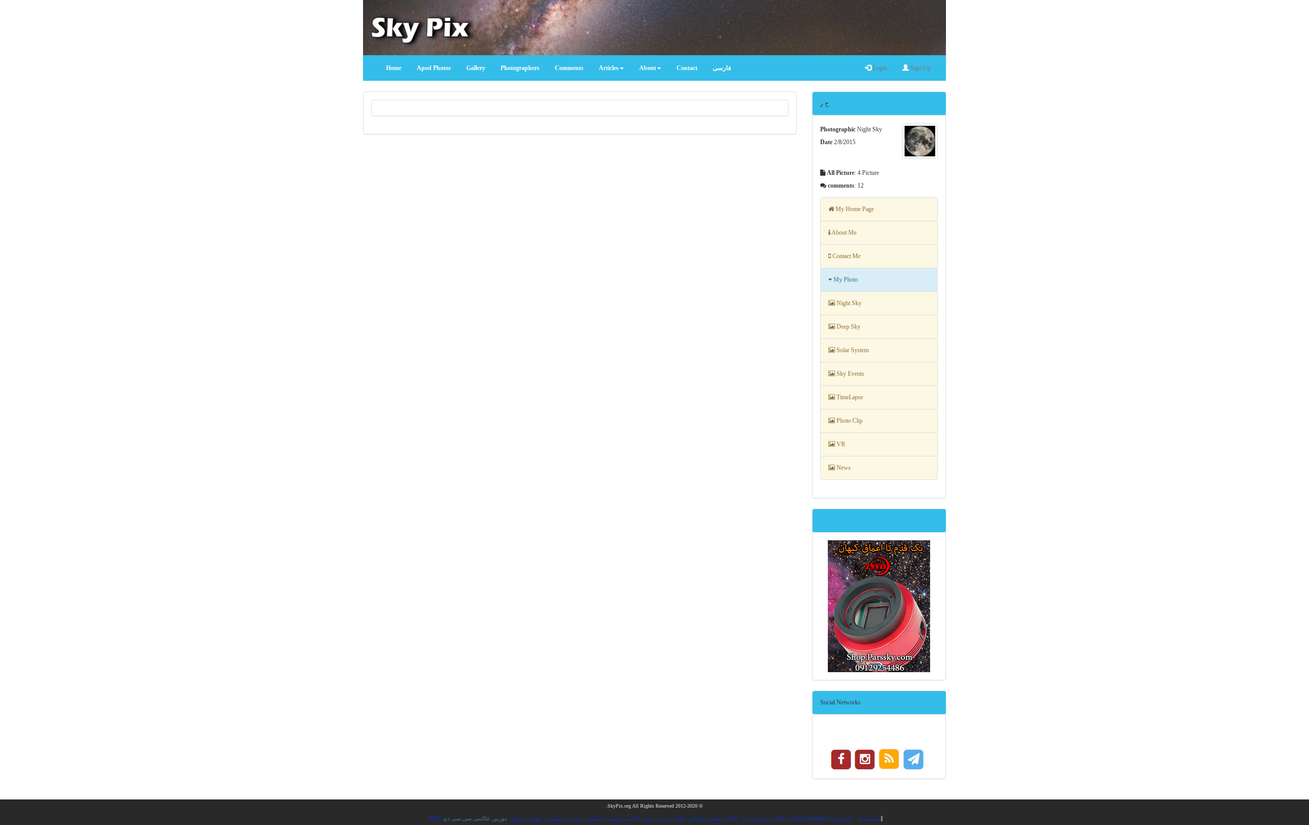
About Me (843, 232)
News (843, 467)
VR (840, 444)
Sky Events (849, 373)
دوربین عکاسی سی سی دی (475, 818)
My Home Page (854, 209)
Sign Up (920, 68)
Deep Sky (848, 326)
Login (879, 68)
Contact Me (846, 256)
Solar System (852, 350)
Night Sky (848, 303)
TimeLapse (849, 397)
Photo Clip (849, 420)
